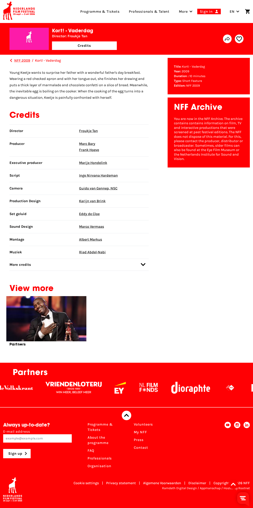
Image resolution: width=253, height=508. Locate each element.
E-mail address (16, 431)
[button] (234, 484)
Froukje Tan (88, 131)
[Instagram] (237, 446)
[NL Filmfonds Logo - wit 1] (142, 388)
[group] (46, 323)
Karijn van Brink (92, 201)
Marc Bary (87, 144)
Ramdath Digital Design (179, 488)
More (183, 11)
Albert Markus (90, 239)
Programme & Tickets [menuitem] (99, 11)
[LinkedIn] (247, 446)
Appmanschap (210, 488)
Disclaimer (197, 483)
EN (232, 11)
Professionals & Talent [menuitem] (149, 11)
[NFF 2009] (11, 60)
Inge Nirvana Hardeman (98, 175)
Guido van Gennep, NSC (98, 188)
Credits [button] (84, 45)
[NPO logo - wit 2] (223, 388)
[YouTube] (228, 446)
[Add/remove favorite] (239, 38)
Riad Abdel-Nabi (92, 252)
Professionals (100, 458)
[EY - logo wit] (113, 388)
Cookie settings (86, 483)
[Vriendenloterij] (67, 388)
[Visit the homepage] (19, 11)
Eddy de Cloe (89, 214)
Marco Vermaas (91, 226)
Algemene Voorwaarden (162, 483)
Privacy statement (121, 483)
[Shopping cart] (247, 11)
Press (138, 440)
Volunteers (143, 424)
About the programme (98, 440)
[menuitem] (183, 11)
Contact (141, 447)
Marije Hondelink (93, 163)
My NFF (140, 432)
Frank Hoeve (89, 150)
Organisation (99, 466)
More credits (20, 264)
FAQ (91, 450)
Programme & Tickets (100, 427)
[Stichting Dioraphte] (183, 388)
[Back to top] (126, 415)
